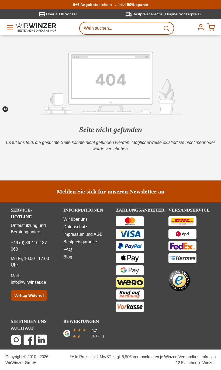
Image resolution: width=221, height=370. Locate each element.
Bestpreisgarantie (80, 242)
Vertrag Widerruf (29, 295)
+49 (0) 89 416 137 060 (29, 245)
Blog (67, 257)
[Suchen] (167, 28)
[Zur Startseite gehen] (36, 27)
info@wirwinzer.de (28, 282)
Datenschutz (75, 226)
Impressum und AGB (83, 234)
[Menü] (10, 27)
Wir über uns (75, 219)
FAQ (67, 249)
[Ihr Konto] (201, 27)
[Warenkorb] (211, 27)
